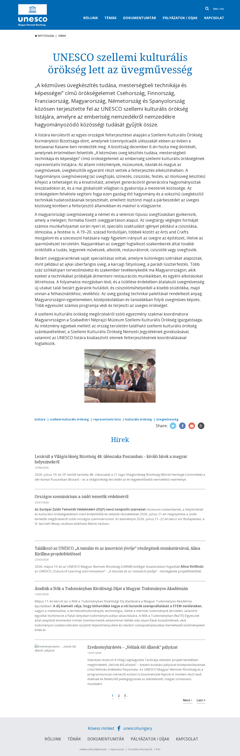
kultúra (40, 419)
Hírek (62, 35)
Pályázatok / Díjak (180, 18)
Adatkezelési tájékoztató (93, 749)
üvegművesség (167, 419)
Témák (110, 18)
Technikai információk (140, 749)
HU (222, 8)
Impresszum (117, 749)
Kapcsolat (214, 18)
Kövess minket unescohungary (120, 728)
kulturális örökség (138, 419)
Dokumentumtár (139, 18)
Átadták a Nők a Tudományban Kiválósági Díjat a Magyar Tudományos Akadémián (111, 588)
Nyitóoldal (45, 35)
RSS (158, 749)
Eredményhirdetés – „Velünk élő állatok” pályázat (132, 647)
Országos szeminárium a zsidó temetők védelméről (81, 496)
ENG (215, 8)
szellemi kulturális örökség (69, 419)
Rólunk (90, 18)
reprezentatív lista (107, 419)
